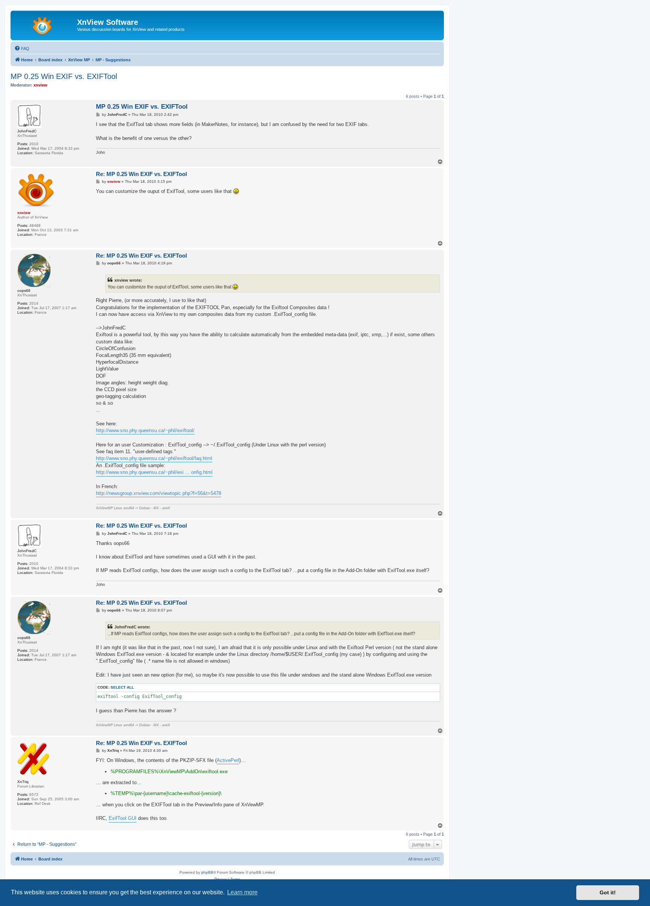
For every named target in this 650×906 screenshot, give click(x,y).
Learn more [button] (242, 892)
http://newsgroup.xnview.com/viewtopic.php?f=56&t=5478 (158, 493)
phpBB (207, 872)
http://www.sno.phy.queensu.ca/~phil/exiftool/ (145, 430)
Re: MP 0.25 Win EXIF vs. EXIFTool (141, 174)
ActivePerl (228, 760)
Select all (122, 687)
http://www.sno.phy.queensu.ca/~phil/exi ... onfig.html (154, 472)
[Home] (44, 24)
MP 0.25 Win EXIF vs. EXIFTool (64, 76)
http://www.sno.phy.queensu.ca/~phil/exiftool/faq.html (154, 458)
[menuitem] (21, 48)
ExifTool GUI (123, 818)
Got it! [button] (608, 892)
